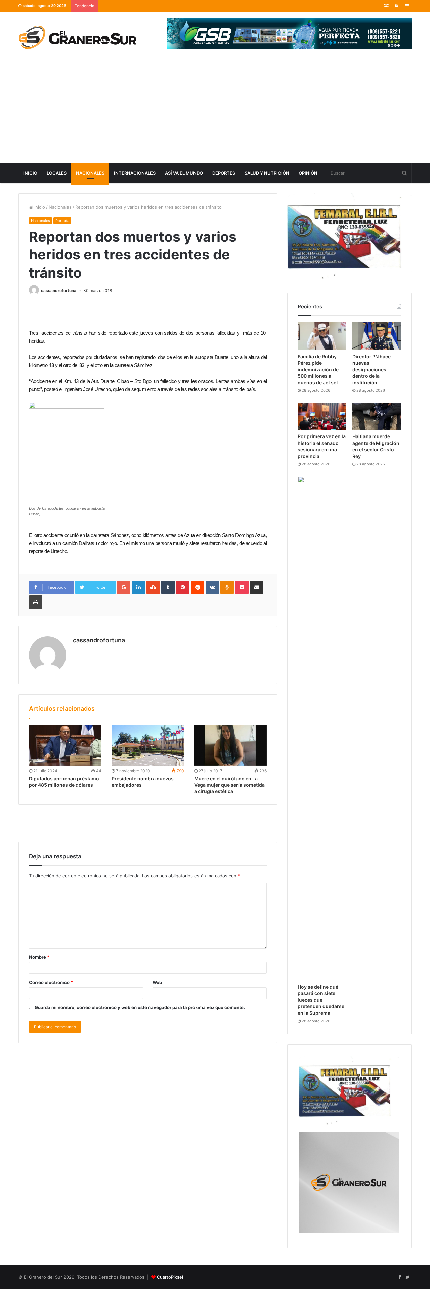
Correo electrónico (51, 982)
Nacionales (90, 173)
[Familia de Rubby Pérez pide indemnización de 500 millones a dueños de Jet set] (322, 336)
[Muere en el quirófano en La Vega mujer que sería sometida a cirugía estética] (230, 745)
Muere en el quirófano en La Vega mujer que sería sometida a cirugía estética (229, 785)
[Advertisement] (215, 113)
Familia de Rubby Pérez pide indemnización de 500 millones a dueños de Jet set (318, 369)
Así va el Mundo (184, 173)
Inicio (30, 173)
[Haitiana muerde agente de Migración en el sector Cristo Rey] (376, 416)
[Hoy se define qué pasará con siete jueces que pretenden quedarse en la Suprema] (322, 728)
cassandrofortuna (58, 290)
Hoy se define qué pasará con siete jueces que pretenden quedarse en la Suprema (321, 1000)
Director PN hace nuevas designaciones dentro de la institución (371, 369)
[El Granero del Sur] (77, 37)
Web (157, 982)
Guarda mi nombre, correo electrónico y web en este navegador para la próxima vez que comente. (140, 1007)
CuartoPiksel (170, 1277)
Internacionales (135, 173)
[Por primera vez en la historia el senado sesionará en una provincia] (322, 416)
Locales (57, 173)
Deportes (223, 173)
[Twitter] (407, 1277)
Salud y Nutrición (267, 173)
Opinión (308, 173)
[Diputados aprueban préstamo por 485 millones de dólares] (65, 745)
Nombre (39, 957)
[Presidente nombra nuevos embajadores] (148, 745)
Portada (62, 220)
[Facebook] (399, 1277)
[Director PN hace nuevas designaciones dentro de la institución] (376, 336)
